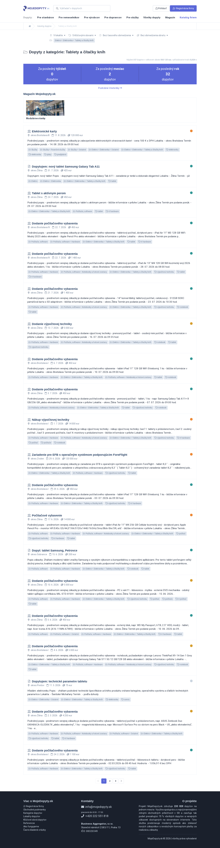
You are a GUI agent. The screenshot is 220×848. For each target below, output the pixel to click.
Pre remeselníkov (69, 17)
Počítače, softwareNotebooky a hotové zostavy (85, 272)
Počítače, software (83, 211)
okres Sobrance (39, 554)
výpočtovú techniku (165, 272)
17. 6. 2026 (53, 519)
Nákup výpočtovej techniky (50, 419)
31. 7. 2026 (53, 170)
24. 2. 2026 (59, 754)
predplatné (61, 154)
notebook (183, 307)
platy (49, 154)
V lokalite (58, 35)
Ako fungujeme (31, 826)
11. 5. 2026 (54, 685)
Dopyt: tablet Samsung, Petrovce (54, 550)
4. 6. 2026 (58, 650)
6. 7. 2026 (58, 363)
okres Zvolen (37, 458)
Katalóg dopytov (44, 26)
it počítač (182, 599)
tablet (113, 181)
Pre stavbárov (45, 17)
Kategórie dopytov (32, 813)
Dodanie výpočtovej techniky (52, 324)
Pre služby (132, 17)
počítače (47, 443)
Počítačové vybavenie (47, 515)
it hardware (113, 211)
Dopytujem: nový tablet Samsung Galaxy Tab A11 (66, 166)
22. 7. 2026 (60, 227)
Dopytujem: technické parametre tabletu (59, 681)
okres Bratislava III (40, 135)
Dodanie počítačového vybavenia (55, 223)
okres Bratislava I (39, 363)
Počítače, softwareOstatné (66, 634)
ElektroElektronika (52, 181)
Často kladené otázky (34, 830)
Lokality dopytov (31, 816)
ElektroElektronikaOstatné (105, 150)
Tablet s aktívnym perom (49, 193)
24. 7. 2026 (53, 197)
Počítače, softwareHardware (66, 242)
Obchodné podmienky (34, 809)
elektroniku (173, 150)
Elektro (34, 181)
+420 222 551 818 (96, 816)
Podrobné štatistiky (109, 88)
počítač (34, 443)
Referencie (29, 823)
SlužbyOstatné (78, 150)
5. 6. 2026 (52, 619)
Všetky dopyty (151, 17)
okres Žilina (37, 170)
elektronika (36, 154)
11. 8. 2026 (60, 135)
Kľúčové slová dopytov (34, 819)
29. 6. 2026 (54, 458)
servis (126, 699)
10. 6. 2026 (53, 584)
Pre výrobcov (92, 17)
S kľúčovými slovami (83, 35)
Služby (34, 150)
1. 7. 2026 (58, 423)
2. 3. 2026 (52, 715)
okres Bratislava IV (40, 227)
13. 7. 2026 (53, 328)
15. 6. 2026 (57, 554)
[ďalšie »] (121, 781)
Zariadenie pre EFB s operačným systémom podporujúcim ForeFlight (79, 454)
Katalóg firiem (188, 17)
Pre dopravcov (113, 17)
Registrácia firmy (35, 806)
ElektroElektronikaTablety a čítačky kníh (143, 150)
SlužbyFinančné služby (54, 150)
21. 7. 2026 (53, 292)
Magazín (170, 17)
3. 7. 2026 (52, 393)
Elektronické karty (44, 131)
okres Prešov (37, 685)
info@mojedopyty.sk (98, 806)
